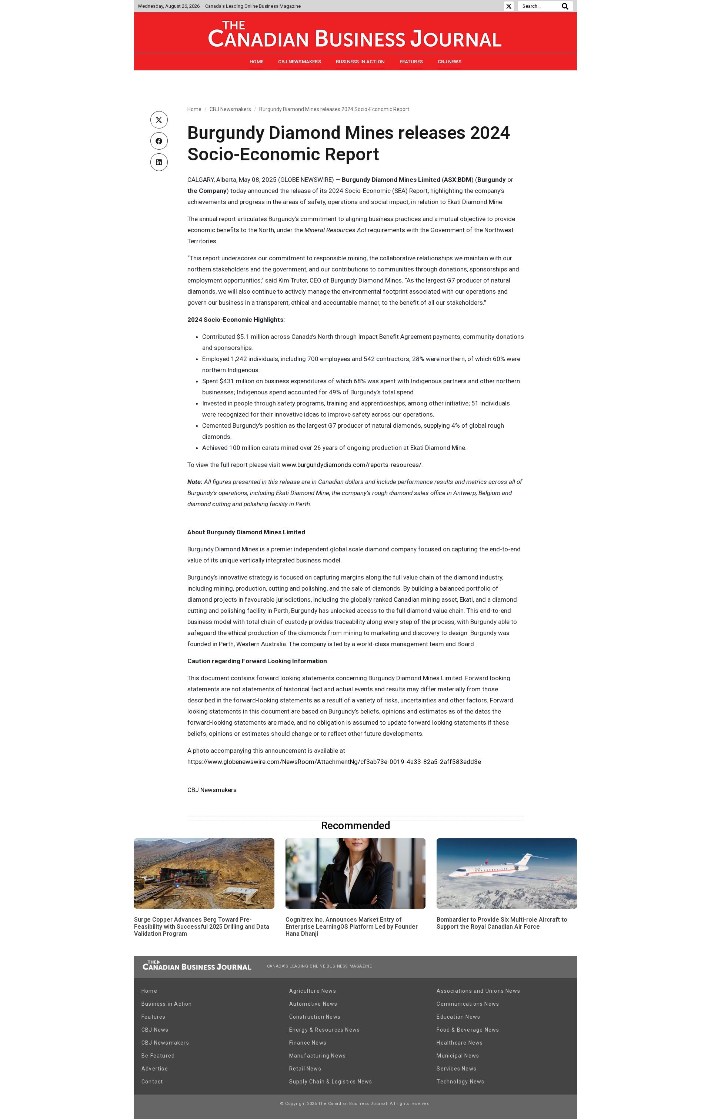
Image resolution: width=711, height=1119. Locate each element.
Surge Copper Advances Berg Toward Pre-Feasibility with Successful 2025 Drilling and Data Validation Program (201, 926)
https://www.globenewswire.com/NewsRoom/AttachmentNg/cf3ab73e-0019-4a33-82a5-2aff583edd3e (334, 761)
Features (411, 61)
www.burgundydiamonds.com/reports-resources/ (351, 464)
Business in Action (360, 61)
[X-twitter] (509, 6)
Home (256, 61)
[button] (159, 119)
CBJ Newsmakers (299, 61)
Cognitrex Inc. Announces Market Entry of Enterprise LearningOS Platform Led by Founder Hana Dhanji (352, 926)
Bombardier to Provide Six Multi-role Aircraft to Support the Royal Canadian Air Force (502, 923)
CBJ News (449, 61)
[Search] (565, 6)
